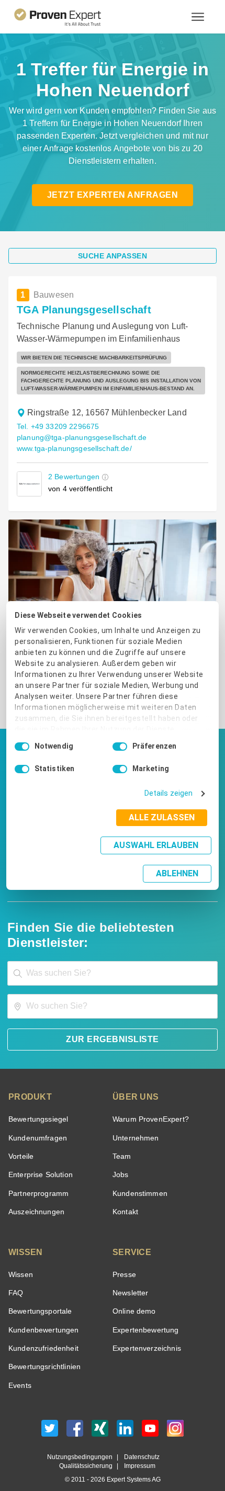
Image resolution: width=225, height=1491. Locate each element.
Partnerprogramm (36, 1178)
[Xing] (100, 1416)
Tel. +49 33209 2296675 (56, 427)
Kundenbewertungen (41, 1315)
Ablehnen (177, 859)
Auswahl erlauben (90, 856)
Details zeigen (171, 804)
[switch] (120, 757)
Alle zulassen (165, 828)
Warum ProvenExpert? (148, 1104)
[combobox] (112, 958)
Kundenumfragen (35, 1123)
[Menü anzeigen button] (197, 16)
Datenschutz (139, 1442)
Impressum (138, 1451)
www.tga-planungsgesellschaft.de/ (73, 449)
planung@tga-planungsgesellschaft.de (78, 438)
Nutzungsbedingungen (84, 1442)
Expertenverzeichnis (145, 1333)
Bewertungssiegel (36, 1104)
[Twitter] (49, 1416)
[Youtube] (150, 1416)
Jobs (119, 1160)
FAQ (14, 1278)
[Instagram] (175, 1416)
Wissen (20, 1259)
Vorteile (20, 1141)
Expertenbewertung (144, 1315)
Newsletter (130, 1278)
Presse (123, 1259)
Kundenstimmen (139, 1178)
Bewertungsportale (39, 1297)
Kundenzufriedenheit (41, 1333)
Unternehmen (135, 1123)
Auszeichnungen (34, 1197)
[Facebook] (74, 1416)
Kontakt (125, 1197)
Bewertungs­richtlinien (43, 1352)
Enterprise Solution (38, 1160)
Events (19, 1370)
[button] (103, 476)
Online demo (132, 1297)
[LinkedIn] (125, 1416)
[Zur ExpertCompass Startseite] (70, 16)
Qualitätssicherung (88, 1451)
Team (121, 1141)
